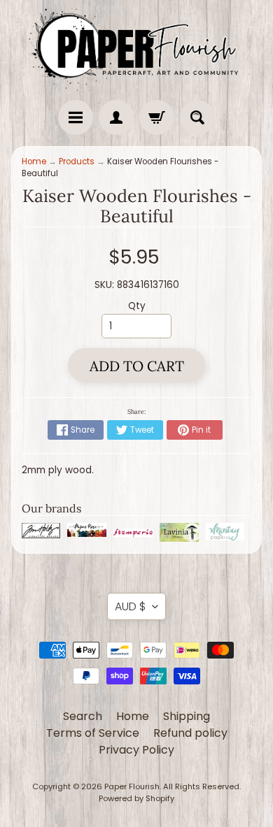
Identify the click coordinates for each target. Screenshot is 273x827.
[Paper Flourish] (136, 46)
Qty (137, 305)
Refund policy (190, 733)
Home (34, 161)
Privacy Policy (136, 750)
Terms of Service (92, 733)
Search (82, 716)
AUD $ (130, 606)
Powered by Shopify (136, 798)
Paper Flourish (132, 786)
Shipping (186, 716)
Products (76, 161)
